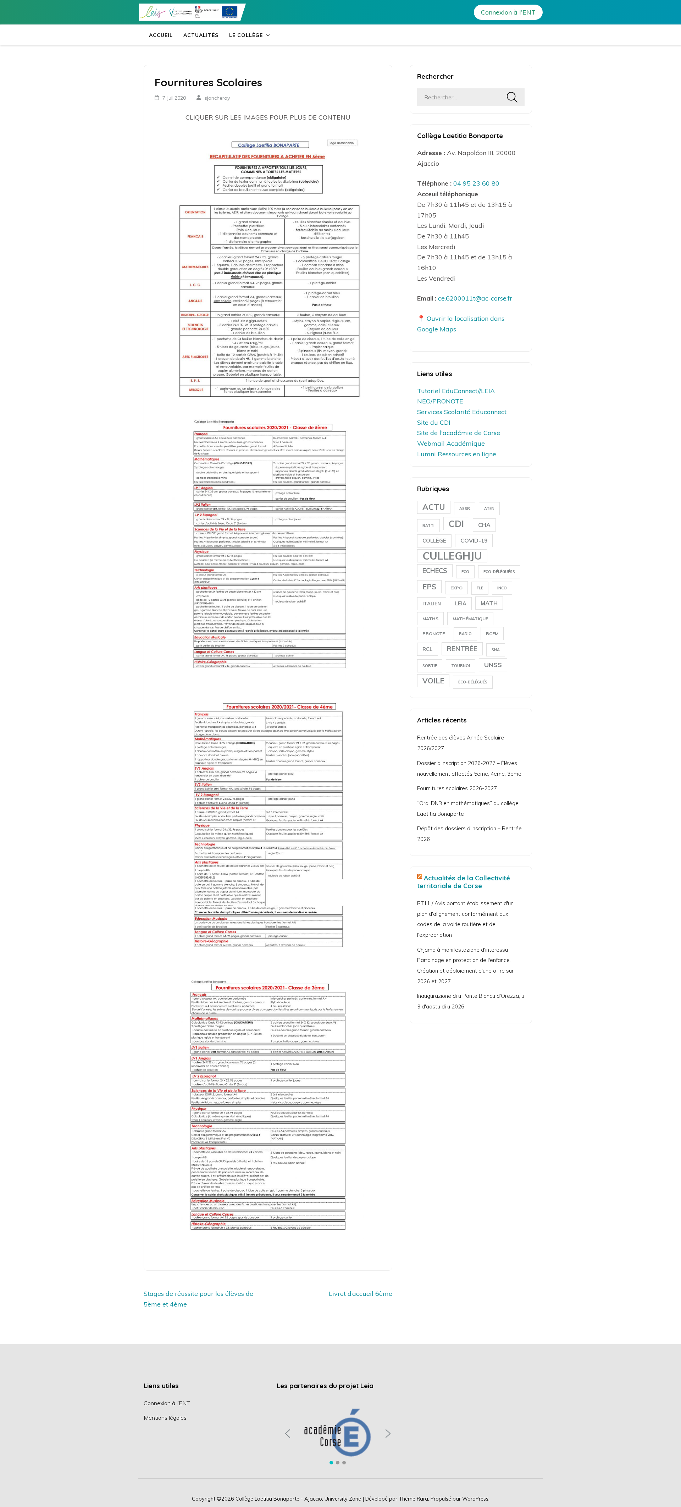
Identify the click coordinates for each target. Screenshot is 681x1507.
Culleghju (452, 555)
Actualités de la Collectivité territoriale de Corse (463, 882)
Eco (465, 571)
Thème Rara (413, 1498)
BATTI (428, 525)
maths (430, 618)
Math (489, 603)
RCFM (492, 633)
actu (433, 507)
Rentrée (462, 648)
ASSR (464, 508)
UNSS (493, 665)
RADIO (465, 633)
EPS (429, 586)
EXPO (456, 587)
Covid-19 (473, 540)
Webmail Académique (451, 443)
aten (489, 508)
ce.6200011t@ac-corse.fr (475, 298)
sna (496, 649)
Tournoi (460, 665)
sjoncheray (217, 98)
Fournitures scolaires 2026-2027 (457, 788)
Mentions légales (165, 1417)
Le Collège (246, 35)
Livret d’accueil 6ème (360, 1293)
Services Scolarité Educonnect (461, 412)
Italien (431, 603)
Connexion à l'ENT (508, 12)
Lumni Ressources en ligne (456, 454)
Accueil (161, 35)
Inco (502, 587)
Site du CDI (433, 422)
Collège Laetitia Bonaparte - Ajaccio (279, 1498)
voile (433, 680)
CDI (456, 523)
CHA (484, 524)
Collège (434, 541)
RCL (427, 649)
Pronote (433, 633)
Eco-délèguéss (499, 571)
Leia (460, 603)
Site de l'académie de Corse (458, 433)
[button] (287, 1433)
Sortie (429, 665)
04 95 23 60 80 (476, 183)
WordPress (475, 1498)
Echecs (434, 571)
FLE (480, 587)
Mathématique (470, 618)
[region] (338, 1433)
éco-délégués (472, 682)
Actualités (200, 35)
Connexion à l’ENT (167, 1403)
